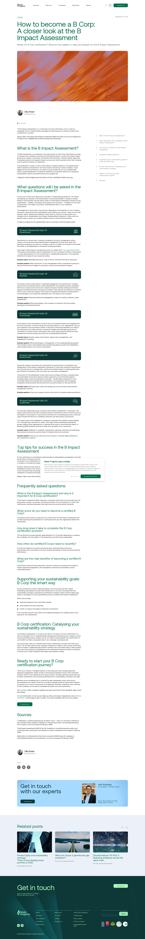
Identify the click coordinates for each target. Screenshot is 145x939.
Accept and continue (90, 476)
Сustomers (39, 921)
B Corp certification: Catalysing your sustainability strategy (112, 167)
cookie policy (70, 468)
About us (49, 5)
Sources (102, 180)
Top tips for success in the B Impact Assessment (112, 148)
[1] (18, 720)
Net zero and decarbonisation (64, 861)
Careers (88, 5)
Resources (75, 5)
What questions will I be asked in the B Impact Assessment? (113, 141)
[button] (122, 827)
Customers (62, 5)
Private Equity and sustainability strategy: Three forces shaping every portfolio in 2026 (32, 859)
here (71, 177)
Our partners (40, 924)
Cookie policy (78, 915)
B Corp (20, 17)
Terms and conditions (81, 912)
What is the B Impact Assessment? (112, 135)
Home (38, 912)
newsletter (23, 690)
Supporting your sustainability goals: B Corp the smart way (113, 160)
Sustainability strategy (24, 866)
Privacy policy (78, 918)
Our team (58, 915)
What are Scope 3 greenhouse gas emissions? (72, 856)
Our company (40, 918)
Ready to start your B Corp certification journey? (109, 174)
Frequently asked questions (109, 154)
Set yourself (75, 476)
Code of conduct (79, 921)
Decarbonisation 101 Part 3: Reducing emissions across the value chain (108, 857)
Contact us (120, 5)
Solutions (36, 5)
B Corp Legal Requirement (70, 250)
